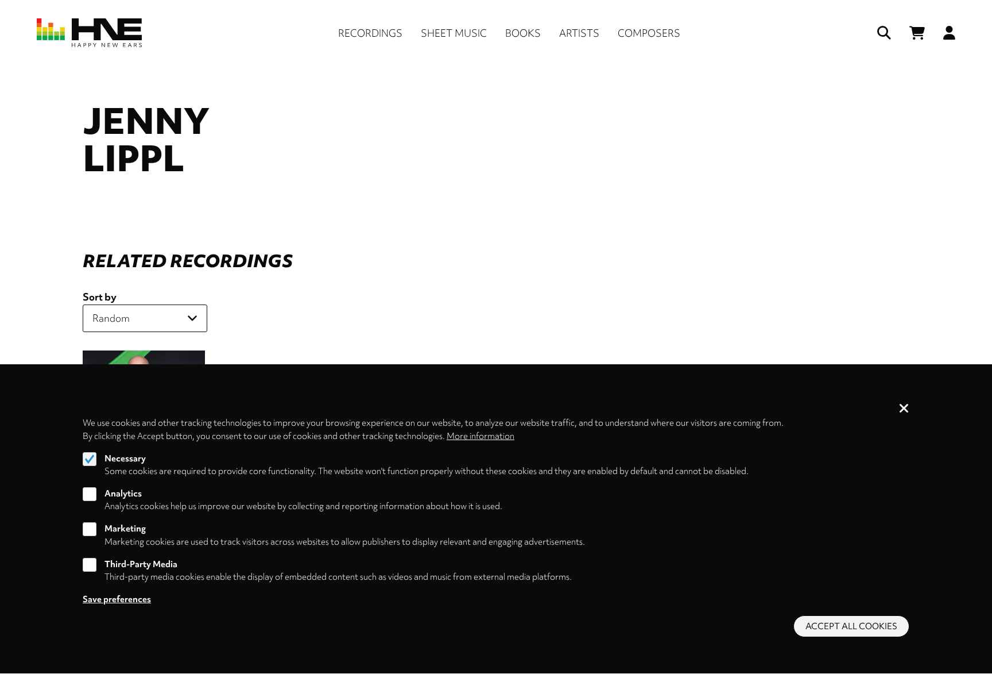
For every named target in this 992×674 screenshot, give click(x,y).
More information (480, 436)
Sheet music (454, 33)
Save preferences (117, 599)
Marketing (125, 529)
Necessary (125, 458)
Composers (649, 33)
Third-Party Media (140, 564)
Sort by (100, 296)
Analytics (123, 493)
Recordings (370, 33)
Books (523, 33)
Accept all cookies (851, 626)
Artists (579, 33)
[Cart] (917, 33)
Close (904, 409)
